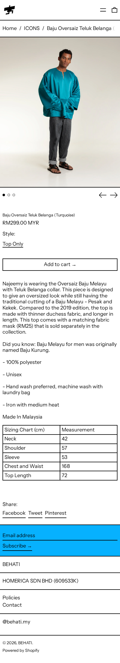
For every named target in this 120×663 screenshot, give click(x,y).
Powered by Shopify (21, 650)
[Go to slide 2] (9, 195)
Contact (12, 605)
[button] (114, 10)
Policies (11, 598)
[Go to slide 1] (4, 195)
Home (10, 28)
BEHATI (11, 564)
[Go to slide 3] (14, 195)
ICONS (32, 28)
